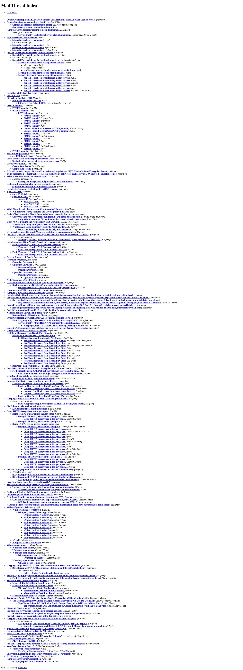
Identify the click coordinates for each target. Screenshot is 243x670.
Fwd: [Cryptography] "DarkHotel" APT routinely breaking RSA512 (40, 318)
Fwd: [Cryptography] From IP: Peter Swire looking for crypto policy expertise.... (45, 310)
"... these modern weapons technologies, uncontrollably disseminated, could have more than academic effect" (58, 505)
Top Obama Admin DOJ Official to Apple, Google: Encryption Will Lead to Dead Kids (48, 598)
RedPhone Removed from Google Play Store (28, 333)
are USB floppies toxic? (18, 153)
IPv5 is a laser (13, 95)
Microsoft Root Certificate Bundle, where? (27, 580)
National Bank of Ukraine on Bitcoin (24, 313)
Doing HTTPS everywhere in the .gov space (27, 411)
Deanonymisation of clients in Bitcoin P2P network (31, 631)
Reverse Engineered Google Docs (22, 257)
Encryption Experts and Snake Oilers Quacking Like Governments (39, 654)
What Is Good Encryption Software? (24, 633)
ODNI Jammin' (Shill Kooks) (20, 638)
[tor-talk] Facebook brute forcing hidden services (30, 52)
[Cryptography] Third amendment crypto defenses (31, 290)
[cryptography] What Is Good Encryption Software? (37, 636)
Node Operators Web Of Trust (21, 280)
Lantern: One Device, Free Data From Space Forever (32, 381)
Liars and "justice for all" (19, 608)
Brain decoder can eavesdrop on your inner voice (30, 158)
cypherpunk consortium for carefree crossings (28, 184)
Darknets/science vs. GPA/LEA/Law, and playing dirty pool (35, 282)
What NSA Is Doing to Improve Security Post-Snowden (33, 222)
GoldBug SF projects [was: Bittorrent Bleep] (28, 376)
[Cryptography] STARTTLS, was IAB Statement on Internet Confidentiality (43, 565)
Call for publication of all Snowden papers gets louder (32, 492)
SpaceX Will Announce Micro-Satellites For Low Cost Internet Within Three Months (47, 328)
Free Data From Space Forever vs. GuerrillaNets (30, 482)
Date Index (12, 12)
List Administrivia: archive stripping (24, 406)
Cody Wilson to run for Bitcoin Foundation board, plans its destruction (40, 214)
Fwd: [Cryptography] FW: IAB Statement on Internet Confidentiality (40, 469)
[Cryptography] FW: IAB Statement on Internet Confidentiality (42, 474)
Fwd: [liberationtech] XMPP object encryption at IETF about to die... (40, 368)
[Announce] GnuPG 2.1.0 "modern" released (39, 247)
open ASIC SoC (14, 191)
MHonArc (22, 667)
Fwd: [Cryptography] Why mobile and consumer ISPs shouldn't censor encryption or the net (51, 575)
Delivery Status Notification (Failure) (41, 573)
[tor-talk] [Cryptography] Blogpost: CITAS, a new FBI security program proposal (63, 626)
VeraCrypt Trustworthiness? (20, 646)
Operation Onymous (16, 260)
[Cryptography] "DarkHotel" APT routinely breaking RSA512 (48, 323)
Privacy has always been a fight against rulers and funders (45, 181)
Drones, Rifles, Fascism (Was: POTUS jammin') (46, 128)
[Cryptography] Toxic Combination (24, 659)
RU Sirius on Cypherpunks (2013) (23, 656)
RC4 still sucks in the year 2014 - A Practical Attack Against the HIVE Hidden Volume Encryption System (57, 171)
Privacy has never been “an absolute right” (27, 176)
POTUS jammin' (15, 105)
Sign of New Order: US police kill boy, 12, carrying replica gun (36, 628)
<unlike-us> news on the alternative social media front (49, 70)
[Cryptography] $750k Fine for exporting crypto (30, 292)
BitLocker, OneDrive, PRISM (21, 98)
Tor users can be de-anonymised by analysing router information (37, 484)
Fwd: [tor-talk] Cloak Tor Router (23, 93)
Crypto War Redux (16, 164)
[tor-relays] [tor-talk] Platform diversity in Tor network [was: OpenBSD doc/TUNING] (48, 234)
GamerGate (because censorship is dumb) (26, 22)
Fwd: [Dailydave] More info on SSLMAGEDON (30, 494)
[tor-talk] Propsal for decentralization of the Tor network (34, 616)
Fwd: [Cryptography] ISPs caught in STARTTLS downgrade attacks (51, 404)
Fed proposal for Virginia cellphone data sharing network (34, 611)
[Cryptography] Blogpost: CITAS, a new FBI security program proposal (41, 618)
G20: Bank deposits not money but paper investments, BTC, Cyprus (39, 497)
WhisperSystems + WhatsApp (21, 507)
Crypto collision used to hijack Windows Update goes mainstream (38, 232)
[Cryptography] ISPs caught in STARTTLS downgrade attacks (37, 398)
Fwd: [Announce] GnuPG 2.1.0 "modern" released (31, 242)
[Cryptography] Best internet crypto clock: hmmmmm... (33, 30)
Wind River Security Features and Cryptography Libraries (35, 209)
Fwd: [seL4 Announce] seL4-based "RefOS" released (32, 189)
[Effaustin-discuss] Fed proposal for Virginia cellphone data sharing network (48, 613)
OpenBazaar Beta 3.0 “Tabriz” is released (27, 330)
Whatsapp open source (18, 545)
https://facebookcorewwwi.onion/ (22, 37)
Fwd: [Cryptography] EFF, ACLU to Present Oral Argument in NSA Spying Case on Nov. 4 (51, 20)
